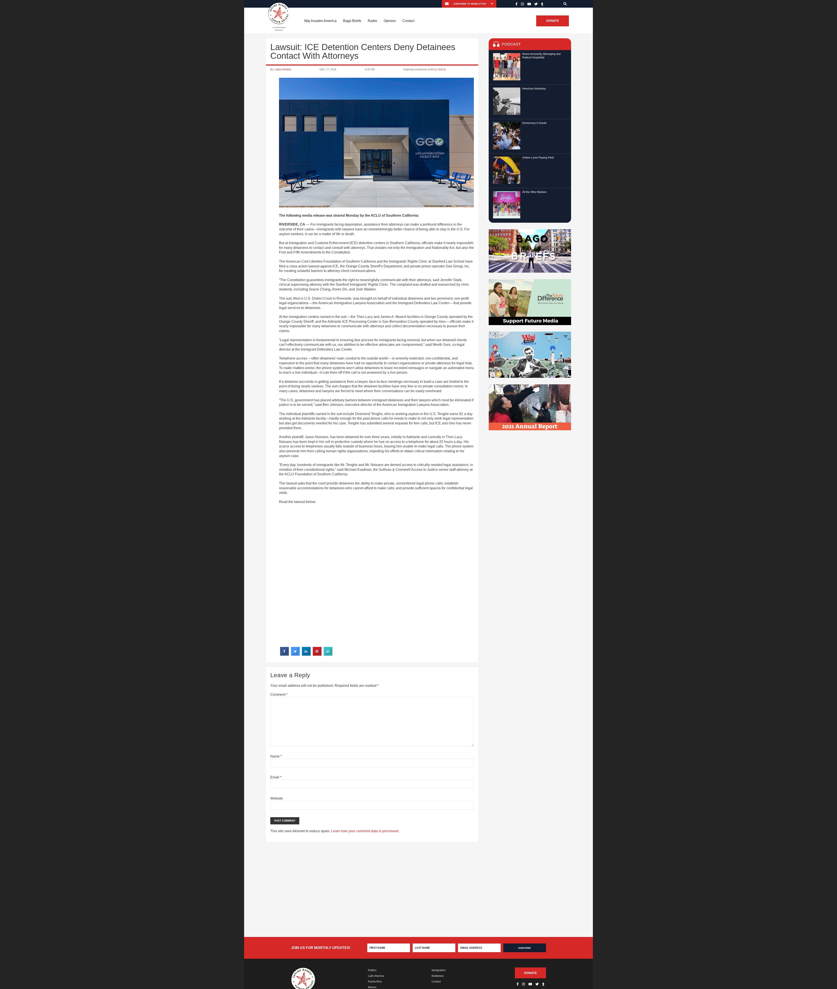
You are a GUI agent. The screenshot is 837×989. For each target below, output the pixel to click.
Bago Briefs (352, 21)
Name (276, 756)
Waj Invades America (320, 21)
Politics (372, 970)
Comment (279, 694)
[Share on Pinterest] (317, 654)
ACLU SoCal (438, 69)
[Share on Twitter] (295, 654)
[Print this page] (328, 654)
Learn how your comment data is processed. (365, 831)
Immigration (439, 970)
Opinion (390, 21)
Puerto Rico (375, 981)
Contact (408, 21)
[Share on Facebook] (284, 654)
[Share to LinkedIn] (306, 654)
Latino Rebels (283, 69)
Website (276, 798)
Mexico (372, 987)
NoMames (438, 975)
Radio (372, 21)
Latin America (376, 975)
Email (275, 777)
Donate (552, 21)
